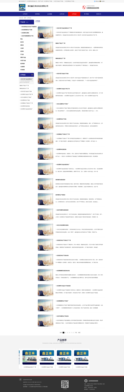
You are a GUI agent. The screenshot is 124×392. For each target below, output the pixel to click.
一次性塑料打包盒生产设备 (79, 367)
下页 (76, 332)
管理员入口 (40, 386)
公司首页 (25, 14)
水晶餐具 (22, 66)
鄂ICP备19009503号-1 (37, 382)
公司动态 (74, 14)
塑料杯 (22, 45)
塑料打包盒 (23, 57)
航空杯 (22, 42)
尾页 (79, 332)
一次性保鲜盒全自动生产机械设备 (28, 26)
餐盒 (21, 39)
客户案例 (86, 14)
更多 (32, 74)
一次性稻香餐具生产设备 (26, 29)
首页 (25, 17)
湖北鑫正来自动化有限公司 (28, 384)
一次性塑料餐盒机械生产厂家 (96, 367)
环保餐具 (22, 69)
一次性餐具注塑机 (24, 32)
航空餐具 (22, 63)
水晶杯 (22, 48)
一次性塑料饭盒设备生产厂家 (27, 367)
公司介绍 (62, 14)
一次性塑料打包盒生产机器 (62, 367)
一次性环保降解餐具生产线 (26, 35)
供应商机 (37, 14)
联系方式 (98, 14)
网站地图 (45, 386)
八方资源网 (31, 386)
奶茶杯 (22, 51)
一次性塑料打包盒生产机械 (44, 367)
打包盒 (22, 54)
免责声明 (36, 386)
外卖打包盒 (23, 60)
